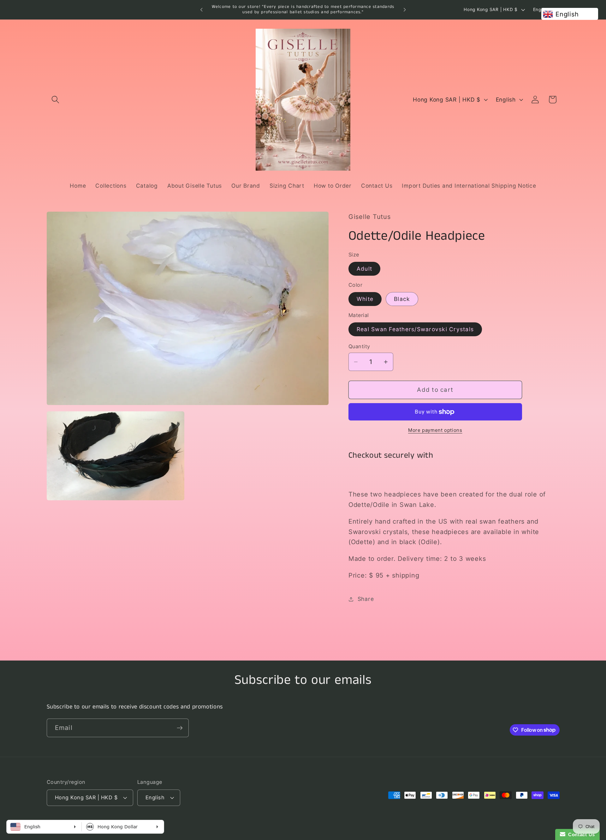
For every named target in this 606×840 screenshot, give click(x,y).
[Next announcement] (405, 9)
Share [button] (366, 599)
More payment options (435, 430)
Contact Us (580, 834)
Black (402, 299)
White (365, 299)
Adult (364, 268)
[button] (55, 99)
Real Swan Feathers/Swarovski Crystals (415, 329)
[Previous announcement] (201, 9)
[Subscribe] (179, 728)
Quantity (359, 347)
